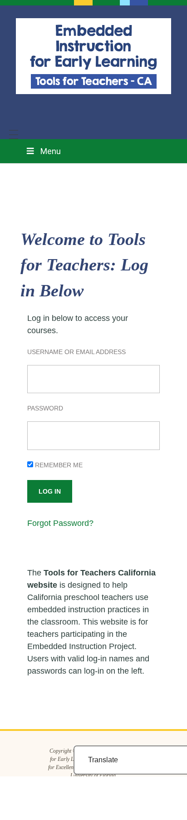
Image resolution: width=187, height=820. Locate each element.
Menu (50, 151)
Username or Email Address (76, 351)
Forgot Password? (60, 523)
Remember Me (58, 465)
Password (45, 408)
